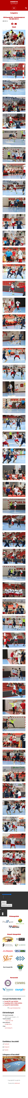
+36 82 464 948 (9, 1020)
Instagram (6, 1047)
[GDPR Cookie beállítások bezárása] (0, 909)
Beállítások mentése (6, 905)
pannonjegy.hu (8, 1028)
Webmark (17, 1083)
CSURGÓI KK (14, 2)
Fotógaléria (14, 13)
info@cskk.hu (8, 1024)
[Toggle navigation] (14, 8)
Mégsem (4, 902)
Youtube (6, 1050)
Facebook (6, 1044)
